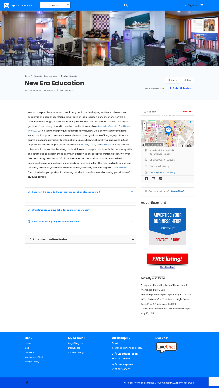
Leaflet (188, 145)
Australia (102, 126)
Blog (27, 347)
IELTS (81, 144)
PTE (86, 144)
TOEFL (92, 144)
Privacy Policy (32, 361)
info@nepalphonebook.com (127, 347)
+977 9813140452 (121, 369)
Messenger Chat (34, 357)
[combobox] (55, 5)
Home (27, 76)
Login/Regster (76, 343)
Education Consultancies (45, 76)
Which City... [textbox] (55, 5)
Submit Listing (76, 352)
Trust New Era (119, 167)
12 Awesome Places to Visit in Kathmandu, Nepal (166, 308)
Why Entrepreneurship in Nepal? (157, 294)
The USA (32, 130)
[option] (82, 38)
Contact (29, 352)
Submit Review (182, 88)
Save (188, 80)
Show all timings (168, 116)
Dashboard (74, 347)
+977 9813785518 (121, 358)
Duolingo (106, 144)
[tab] (80, 191)
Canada (112, 126)
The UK (122, 126)
